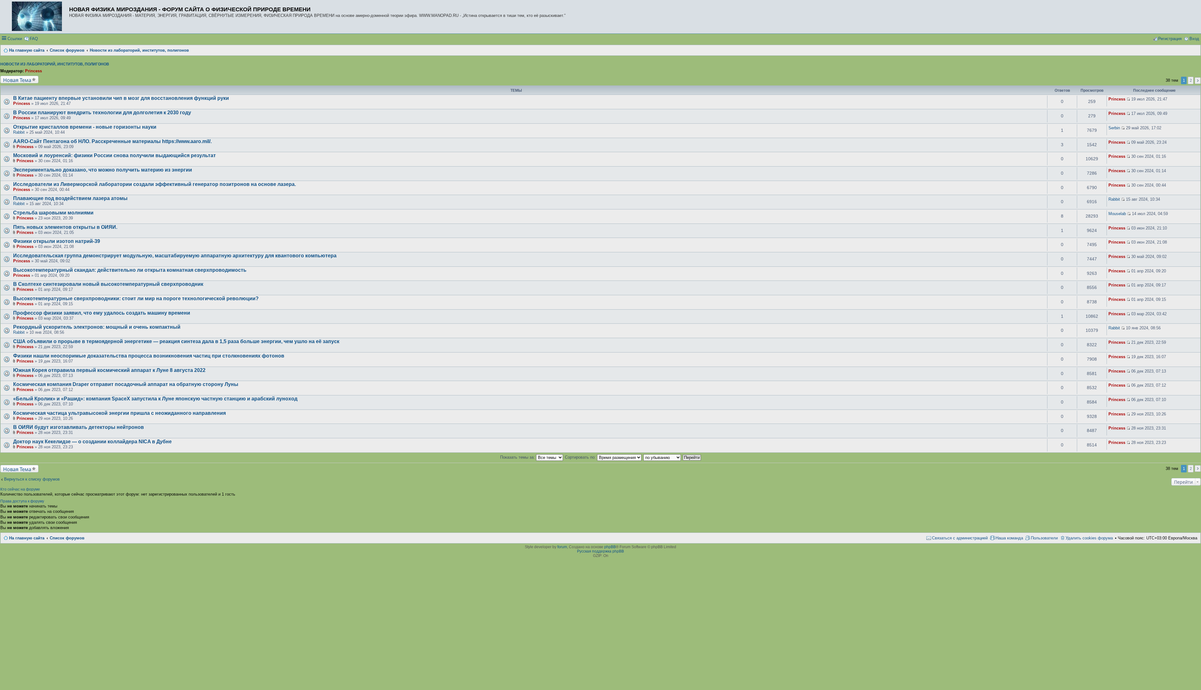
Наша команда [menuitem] (1009, 538)
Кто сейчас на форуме (20, 489)
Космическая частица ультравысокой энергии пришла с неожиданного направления (119, 413)
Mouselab (1117, 213)
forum (562, 547)
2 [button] (1191, 80)
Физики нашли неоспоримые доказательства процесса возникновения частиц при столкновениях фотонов (148, 355)
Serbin (1114, 128)
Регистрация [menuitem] (1170, 38)
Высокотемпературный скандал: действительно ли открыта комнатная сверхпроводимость (129, 270)
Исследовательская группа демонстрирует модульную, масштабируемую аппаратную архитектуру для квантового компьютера (175, 255)
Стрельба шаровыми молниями (53, 212)
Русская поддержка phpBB (600, 551)
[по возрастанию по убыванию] (662, 457)
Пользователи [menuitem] (1044, 538)
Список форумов (67, 538)
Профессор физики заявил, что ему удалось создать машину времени (101, 313)
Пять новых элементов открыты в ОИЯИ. (65, 227)
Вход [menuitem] (1194, 38)
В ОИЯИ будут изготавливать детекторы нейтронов (78, 427)
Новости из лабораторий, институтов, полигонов (54, 64)
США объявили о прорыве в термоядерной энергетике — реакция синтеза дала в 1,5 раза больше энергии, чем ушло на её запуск (176, 341)
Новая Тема (17, 80)
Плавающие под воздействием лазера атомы (70, 198)
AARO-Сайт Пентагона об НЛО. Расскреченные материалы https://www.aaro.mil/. (112, 141)
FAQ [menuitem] (34, 38)
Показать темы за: (518, 457)
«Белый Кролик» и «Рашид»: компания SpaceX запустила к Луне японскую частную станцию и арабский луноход (155, 398)
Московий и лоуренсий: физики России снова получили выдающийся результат (114, 155)
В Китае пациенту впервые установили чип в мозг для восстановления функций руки (121, 98)
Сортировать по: (581, 457)
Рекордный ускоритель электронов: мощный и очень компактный (96, 327)
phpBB (610, 547)
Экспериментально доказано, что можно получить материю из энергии (102, 169)
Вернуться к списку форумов (32, 479)
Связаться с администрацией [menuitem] (960, 538)
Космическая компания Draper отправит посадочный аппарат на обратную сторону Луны (125, 384)
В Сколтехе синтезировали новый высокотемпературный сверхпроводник (108, 284)
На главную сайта (26, 538)
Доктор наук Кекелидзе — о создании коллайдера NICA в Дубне (92, 441)
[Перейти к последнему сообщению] (1128, 99)
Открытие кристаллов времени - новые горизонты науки (84, 127)
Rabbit (19, 132)
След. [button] (1198, 80)
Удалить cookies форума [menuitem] (1089, 538)
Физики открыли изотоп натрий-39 (56, 241)
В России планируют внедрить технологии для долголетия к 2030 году (102, 112)
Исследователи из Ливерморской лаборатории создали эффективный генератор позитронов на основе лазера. (154, 184)
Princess (33, 71)
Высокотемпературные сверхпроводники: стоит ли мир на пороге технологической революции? (136, 298)
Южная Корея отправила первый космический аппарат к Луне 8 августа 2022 (109, 370)
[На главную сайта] (38, 17)
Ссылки (15, 38)
